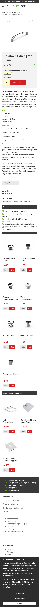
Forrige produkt (9, 21)
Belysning (10, 529)
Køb (12, 270)
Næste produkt (29, 21)
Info (5, 270)
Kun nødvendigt (19, 598)
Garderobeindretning (15, 531)
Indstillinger (19, 593)
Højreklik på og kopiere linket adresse (16, 201)
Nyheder (10, 554)
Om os (9, 549)
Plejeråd (10, 552)
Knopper (10, 526)
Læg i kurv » (17, 82)
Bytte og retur (12, 521)
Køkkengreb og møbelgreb (17, 524)
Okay (19, 603)
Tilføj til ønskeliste (11, 183)
